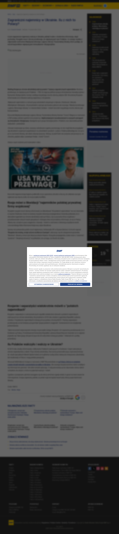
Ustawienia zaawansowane (44, 284)
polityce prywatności (64, 274)
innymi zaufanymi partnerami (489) (64, 255)
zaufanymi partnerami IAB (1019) (43, 255)
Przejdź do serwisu (75, 284)
